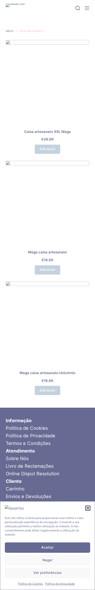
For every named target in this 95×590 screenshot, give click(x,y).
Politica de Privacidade (30, 435)
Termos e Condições (28, 443)
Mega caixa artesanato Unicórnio (47, 373)
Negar (47, 560)
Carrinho (15, 489)
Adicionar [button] (47, 149)
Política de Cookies (30, 583)
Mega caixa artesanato (47, 252)
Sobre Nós (17, 458)
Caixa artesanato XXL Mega (47, 131)
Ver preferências (47, 572)
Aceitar (47, 547)
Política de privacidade (60, 583)
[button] (88, 508)
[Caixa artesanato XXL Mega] (47, 81)
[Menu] (87, 8)
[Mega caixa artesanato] (47, 202)
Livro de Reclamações (29, 466)
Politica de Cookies (27, 428)
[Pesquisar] (77, 8)
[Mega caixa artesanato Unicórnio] (47, 323)
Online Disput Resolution (32, 473)
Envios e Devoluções (28, 496)
